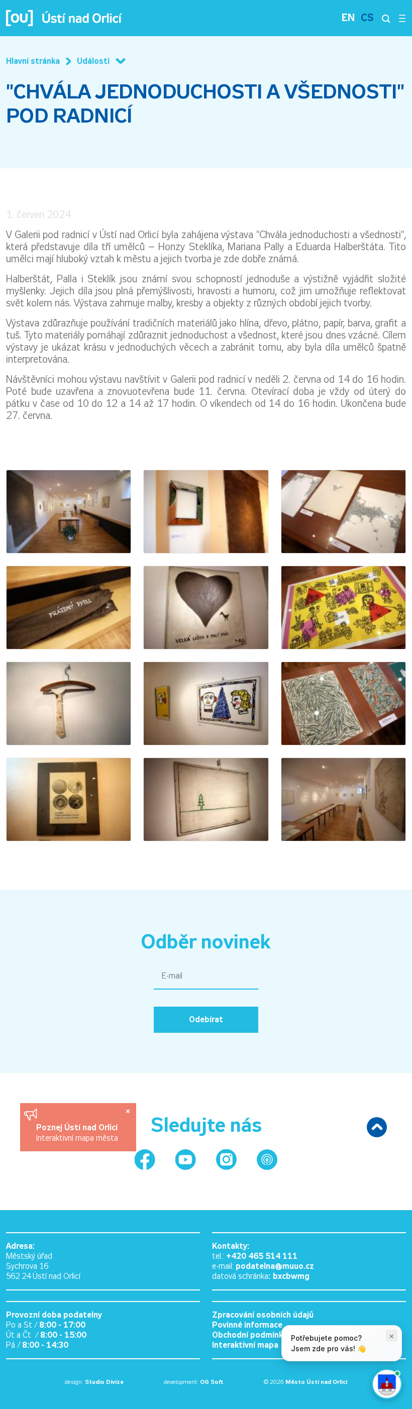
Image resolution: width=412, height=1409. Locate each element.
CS (367, 18)
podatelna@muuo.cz (275, 1266)
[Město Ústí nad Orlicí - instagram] (226, 1159)
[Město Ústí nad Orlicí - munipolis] (267, 1159)
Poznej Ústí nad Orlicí (78, 1127)
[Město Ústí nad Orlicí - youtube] (185, 1159)
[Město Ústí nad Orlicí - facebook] (145, 1159)
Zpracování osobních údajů (263, 1315)
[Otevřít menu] (402, 18)
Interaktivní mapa (245, 1345)
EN (348, 18)
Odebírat (206, 1019)
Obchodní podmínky (249, 1335)
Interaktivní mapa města (77, 1138)
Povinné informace (247, 1325)
